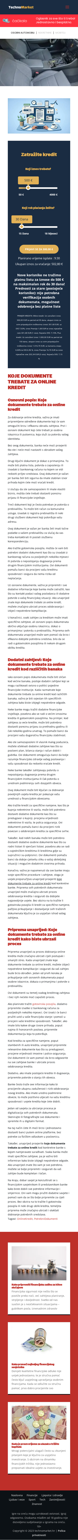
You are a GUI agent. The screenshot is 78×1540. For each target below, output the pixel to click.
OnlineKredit (25, 1218)
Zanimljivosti (57, 1499)
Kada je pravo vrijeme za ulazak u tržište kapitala (35, 1445)
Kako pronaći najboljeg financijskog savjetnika (33, 1366)
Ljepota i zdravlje (52, 1495)
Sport (32, 1499)
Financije (32, 1495)
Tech (42, 1499)
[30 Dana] (21, 226)
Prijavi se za (39, 249)
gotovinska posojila (44, 1004)
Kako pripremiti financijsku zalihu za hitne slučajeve (37, 1286)
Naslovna (17, 1495)
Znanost (37, 1504)
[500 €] (28, 187)
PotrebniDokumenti (46, 1218)
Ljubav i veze (17, 1499)
